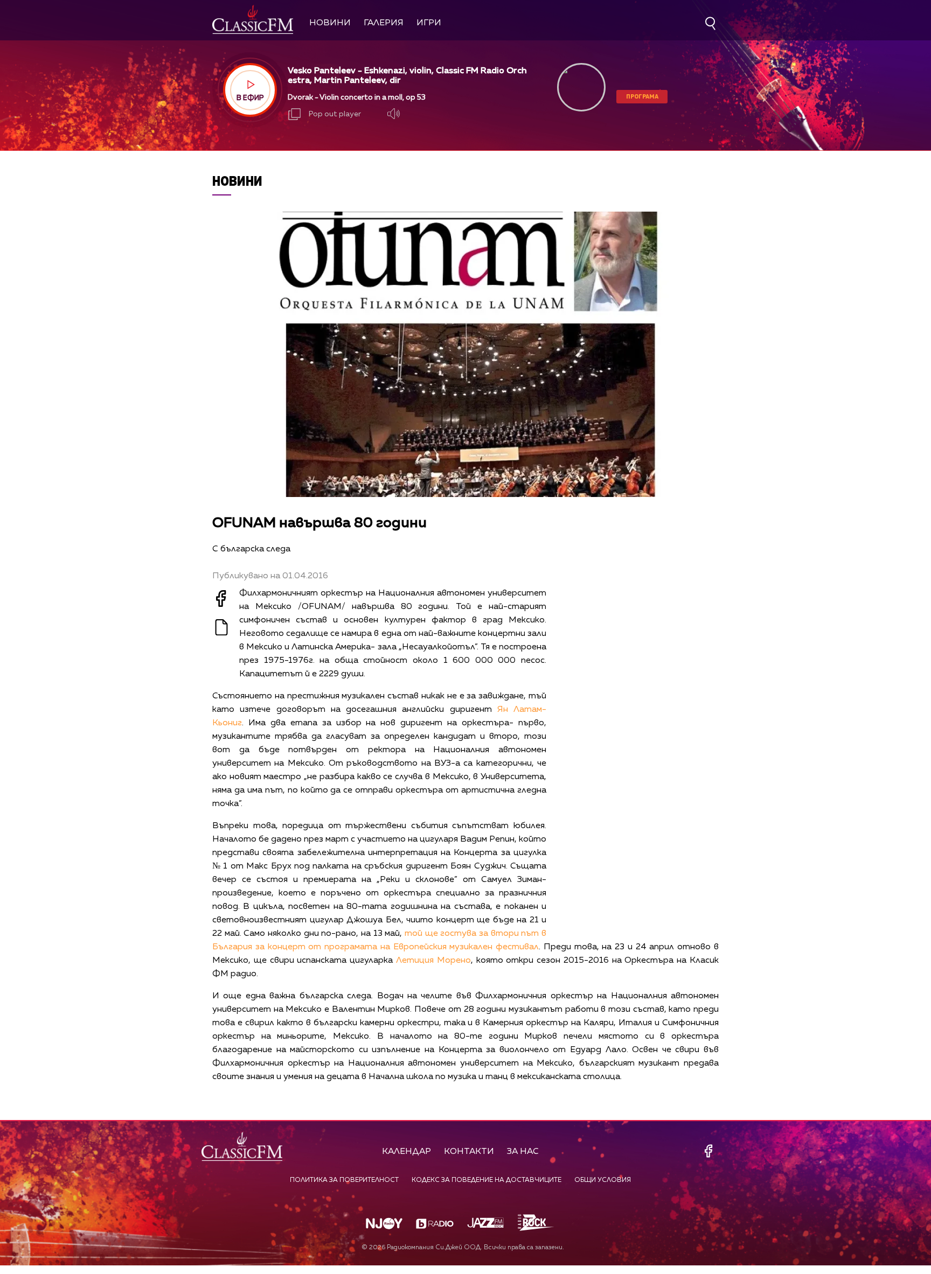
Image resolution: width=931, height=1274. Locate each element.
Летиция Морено (433, 960)
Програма (642, 96)
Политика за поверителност (344, 1180)
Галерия (384, 23)
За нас (523, 1151)
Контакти (469, 1151)
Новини (330, 23)
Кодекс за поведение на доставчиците (486, 1180)
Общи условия (602, 1180)
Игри (428, 23)
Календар (406, 1151)
